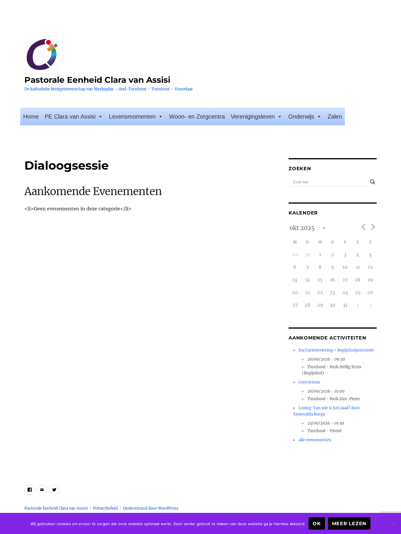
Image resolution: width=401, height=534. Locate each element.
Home (31, 116)
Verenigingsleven (253, 116)
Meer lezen (349, 523)
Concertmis (309, 382)
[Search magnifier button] (372, 182)
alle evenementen (315, 439)
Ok (317, 523)
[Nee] (394, 523)
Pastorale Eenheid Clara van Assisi (97, 80)
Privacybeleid (105, 508)
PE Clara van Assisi (70, 116)
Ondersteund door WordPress (150, 508)
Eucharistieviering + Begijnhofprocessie (336, 350)
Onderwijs (301, 116)
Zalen (335, 116)
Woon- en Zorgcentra (197, 116)
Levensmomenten (132, 116)
